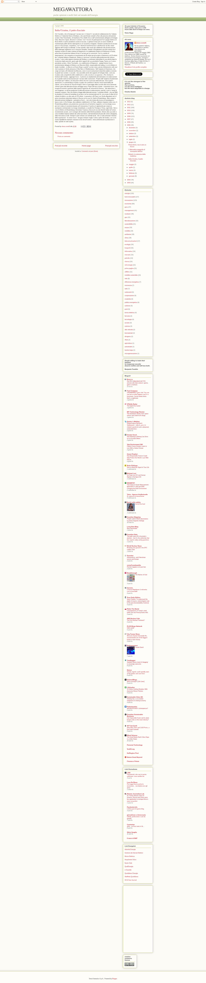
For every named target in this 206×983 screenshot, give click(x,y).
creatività (128, 299)
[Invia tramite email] (82, 126)
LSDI (128, 773)
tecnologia (128, 319)
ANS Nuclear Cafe (133, 618)
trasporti (127, 248)
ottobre (131, 133)
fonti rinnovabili (130, 197)
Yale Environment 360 (135, 444)
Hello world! (130, 628)
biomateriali (129, 333)
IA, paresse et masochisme (135, 496)
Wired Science (132, 735)
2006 (129, 122)
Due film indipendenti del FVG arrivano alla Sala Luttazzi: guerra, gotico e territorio (137, 383)
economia (128, 204)
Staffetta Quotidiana (131, 876)
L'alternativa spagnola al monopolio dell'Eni (136, 150)
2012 (129, 104)
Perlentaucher (132, 707)
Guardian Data (132, 534)
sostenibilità (129, 224)
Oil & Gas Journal (131, 880)
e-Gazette (128, 870)
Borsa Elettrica (130, 856)
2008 (129, 116)
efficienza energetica (132, 282)
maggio (131, 164)
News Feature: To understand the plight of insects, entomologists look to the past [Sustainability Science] (138, 601)
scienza (127, 326)
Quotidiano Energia (131, 873)
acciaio (127, 323)
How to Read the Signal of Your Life (138, 467)
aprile (131, 167)
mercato (127, 255)
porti (126, 309)
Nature (129, 670)
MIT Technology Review (135, 412)
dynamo (130, 588)
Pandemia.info (132, 807)
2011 (129, 107)
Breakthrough (132, 573)
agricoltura (128, 343)
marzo (131, 170)
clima (126, 238)
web (126, 289)
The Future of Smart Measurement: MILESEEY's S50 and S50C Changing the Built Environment (138, 486)
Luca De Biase (132, 782)
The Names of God (141, 574)
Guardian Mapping (134, 517)
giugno (131, 142)
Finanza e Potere (133, 761)
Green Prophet (132, 454)
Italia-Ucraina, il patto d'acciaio (135, 160)
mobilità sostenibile (131, 275)
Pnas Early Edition (133, 597)
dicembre (132, 127)
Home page (59, 19)
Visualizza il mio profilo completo (136, 67)
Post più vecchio (111, 146)
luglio (131, 139)
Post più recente (61, 146)
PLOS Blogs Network (134, 626)
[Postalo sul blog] (84, 126)
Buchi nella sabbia (134, 502)
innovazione (129, 200)
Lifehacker (131, 687)
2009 (129, 113)
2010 (129, 110)
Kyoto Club (128, 863)
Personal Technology (134, 745)
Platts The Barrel (133, 609)
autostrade (128, 346)
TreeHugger (131, 660)
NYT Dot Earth (132, 726)
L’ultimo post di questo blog (135, 809)
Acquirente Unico (130, 859)
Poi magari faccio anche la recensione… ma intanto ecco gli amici (137, 786)
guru (126, 207)
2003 (129, 183)
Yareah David (139, 647)
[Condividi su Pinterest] (90, 126)
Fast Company (132, 391)
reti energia (128, 265)
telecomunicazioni (131, 241)
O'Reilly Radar (132, 404)
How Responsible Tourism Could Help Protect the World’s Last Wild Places (137, 457)
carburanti (128, 292)
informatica (128, 251)
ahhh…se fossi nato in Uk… (135, 826)
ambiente (128, 234)
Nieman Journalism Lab (135, 794)
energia (127, 193)
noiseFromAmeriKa (134, 565)
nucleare (128, 214)
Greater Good (132, 435)
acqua (127, 227)
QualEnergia (129, 866)
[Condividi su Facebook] (88, 126)
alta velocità (129, 329)
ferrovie (127, 316)
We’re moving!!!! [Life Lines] (135, 681)
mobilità (127, 231)
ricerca (127, 261)
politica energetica (131, 302)
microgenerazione (131, 353)
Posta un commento (64, 136)
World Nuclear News (134, 546)
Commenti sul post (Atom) (90, 151)
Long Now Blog (132, 527)
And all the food (140, 504)
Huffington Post (133, 753)
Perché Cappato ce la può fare (136, 567)
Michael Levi (131, 473)
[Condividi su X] (86, 126)
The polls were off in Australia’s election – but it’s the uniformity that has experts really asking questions (138, 538)
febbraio (132, 173)
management (129, 210)
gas (126, 217)
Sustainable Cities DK (135, 697)
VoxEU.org (131, 749)
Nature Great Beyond (134, 757)
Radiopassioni (132, 645)
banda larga (129, 350)
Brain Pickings (132, 465)
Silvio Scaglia (132, 832)
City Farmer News (133, 634)
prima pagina (129, 268)
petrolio (127, 258)
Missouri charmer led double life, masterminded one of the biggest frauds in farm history (137, 637)
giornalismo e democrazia (136, 815)
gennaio (132, 176)
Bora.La (130, 379)
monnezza (128, 285)
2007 (129, 119)
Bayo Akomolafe (132, 528)
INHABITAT (131, 483)
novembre (132, 130)
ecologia (127, 244)
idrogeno (128, 336)
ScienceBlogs (132, 680)
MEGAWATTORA (72, 9)
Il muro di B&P (132, 838)
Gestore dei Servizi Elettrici (134, 853)
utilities (127, 272)
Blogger (114, 978)
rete (126, 278)
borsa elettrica (129, 312)
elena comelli (141, 43)
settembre (132, 136)
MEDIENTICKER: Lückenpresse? (137, 708)
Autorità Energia (130, 849)
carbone (127, 306)
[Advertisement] (133, 918)
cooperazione (129, 295)
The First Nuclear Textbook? (136, 620)
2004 (129, 180)
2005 (129, 125)
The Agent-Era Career (133, 406)
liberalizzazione (130, 221)
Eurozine (130, 555)
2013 (129, 101)
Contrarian (131, 824)
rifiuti (126, 340)
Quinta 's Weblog (133, 421)
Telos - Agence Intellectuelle (137, 494)
